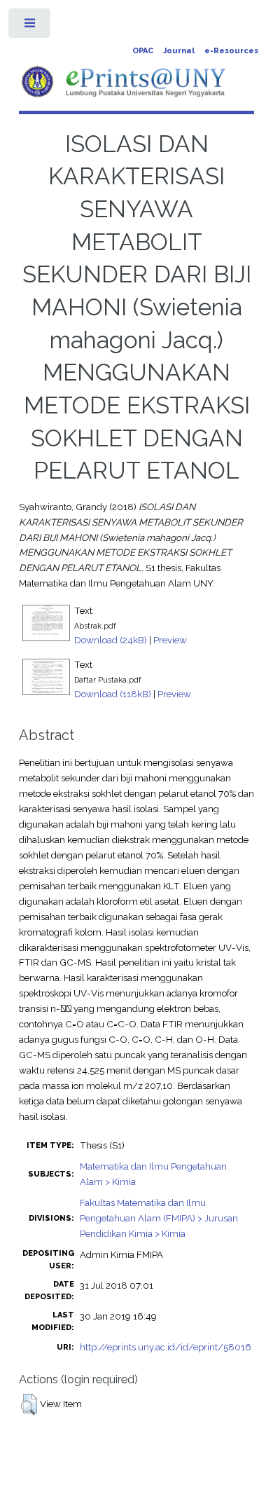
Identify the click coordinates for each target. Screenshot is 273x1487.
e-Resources (231, 50)
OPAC (142, 50)
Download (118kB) (112, 693)
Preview (170, 639)
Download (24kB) (110, 639)
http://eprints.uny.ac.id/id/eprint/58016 (165, 1346)
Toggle (30, 26)
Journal (179, 50)
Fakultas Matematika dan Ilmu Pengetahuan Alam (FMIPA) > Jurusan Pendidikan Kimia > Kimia (159, 1218)
